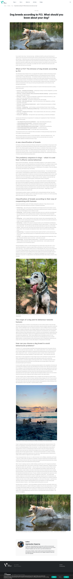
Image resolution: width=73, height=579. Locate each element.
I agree (66, 576)
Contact (61, 564)
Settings (60, 576)
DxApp (41, 2)
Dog (12, 5)
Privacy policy (62, 566)
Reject (54, 576)
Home (5, 5)
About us (28, 2)
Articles (35, 2)
